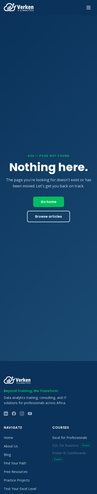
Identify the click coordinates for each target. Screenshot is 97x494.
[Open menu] (88, 7)
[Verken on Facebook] (14, 413)
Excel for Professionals (69, 437)
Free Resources (16, 471)
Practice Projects (17, 480)
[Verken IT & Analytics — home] (19, 7)
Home (8, 437)
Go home (49, 201)
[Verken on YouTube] (30, 413)
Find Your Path (15, 463)
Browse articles (48, 216)
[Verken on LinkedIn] (6, 413)
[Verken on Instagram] (22, 413)
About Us (11, 446)
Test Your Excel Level (20, 488)
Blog (7, 454)
